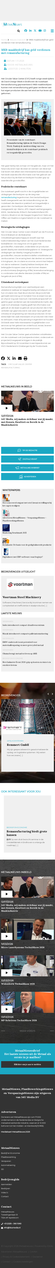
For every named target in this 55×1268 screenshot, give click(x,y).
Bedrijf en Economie (13, 658)
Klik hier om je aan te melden (27, 1064)
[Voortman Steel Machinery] (20, 594)
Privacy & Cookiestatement (16, 1257)
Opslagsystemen (15, 741)
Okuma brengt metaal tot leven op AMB (20, 653)
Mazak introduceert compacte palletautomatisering (25, 634)
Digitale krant (30, 459)
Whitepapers (11, 490)
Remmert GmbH (18, 744)
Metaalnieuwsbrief (29, 468)
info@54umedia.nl (12, 1227)
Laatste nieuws (11, 613)
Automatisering (8, 1165)
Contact (5, 1196)
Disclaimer (37, 1257)
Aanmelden (6, 1184)
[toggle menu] (51, 30)
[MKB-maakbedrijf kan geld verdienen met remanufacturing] (27, 134)
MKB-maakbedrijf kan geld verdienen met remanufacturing (25, 51)
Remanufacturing (10, 367)
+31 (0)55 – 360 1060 (12, 1223)
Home (4, 40)
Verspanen (8, 621)
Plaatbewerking (8, 1157)
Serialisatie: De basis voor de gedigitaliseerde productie (27, 545)
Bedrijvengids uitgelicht (18, 571)
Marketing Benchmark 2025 (15, 533)
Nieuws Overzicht (18, 40)
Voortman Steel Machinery (22, 597)
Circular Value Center (20, 364)
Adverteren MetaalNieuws (14, 1251)
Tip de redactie (29, 450)
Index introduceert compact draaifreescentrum (23, 625)
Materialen (8, 638)
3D (2, 1169)
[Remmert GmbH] (12, 728)
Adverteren (30, 476)
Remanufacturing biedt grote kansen (27, 833)
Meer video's (27, 1031)
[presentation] (47, 694)
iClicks (50, 1246)
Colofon (33, 1251)
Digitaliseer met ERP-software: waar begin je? (23, 557)
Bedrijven (5, 1188)
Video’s (4, 1192)
